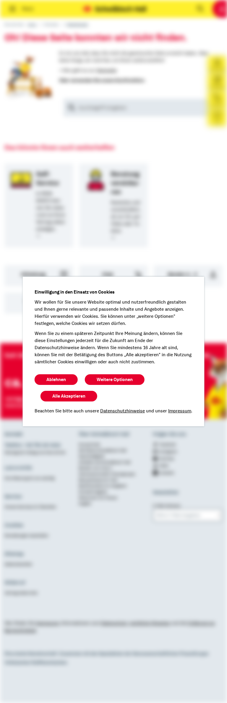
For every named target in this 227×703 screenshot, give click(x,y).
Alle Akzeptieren (68, 396)
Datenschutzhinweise (122, 411)
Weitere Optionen (115, 380)
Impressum (179, 411)
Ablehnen (56, 380)
